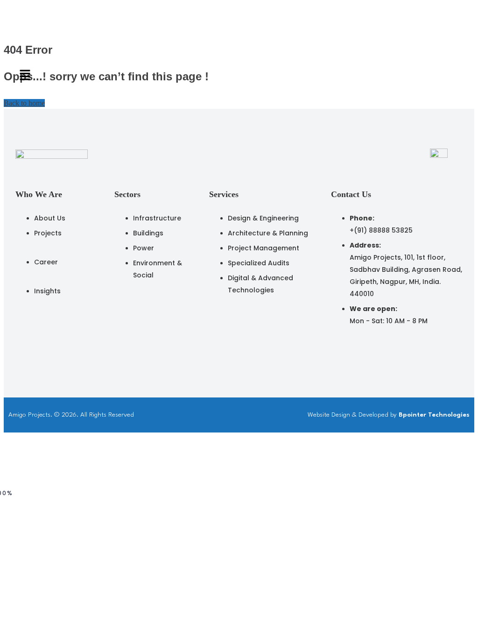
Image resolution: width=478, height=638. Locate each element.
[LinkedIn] (336, 348)
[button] (192, 76)
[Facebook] (377, 348)
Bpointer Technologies (434, 414)
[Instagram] (356, 348)
